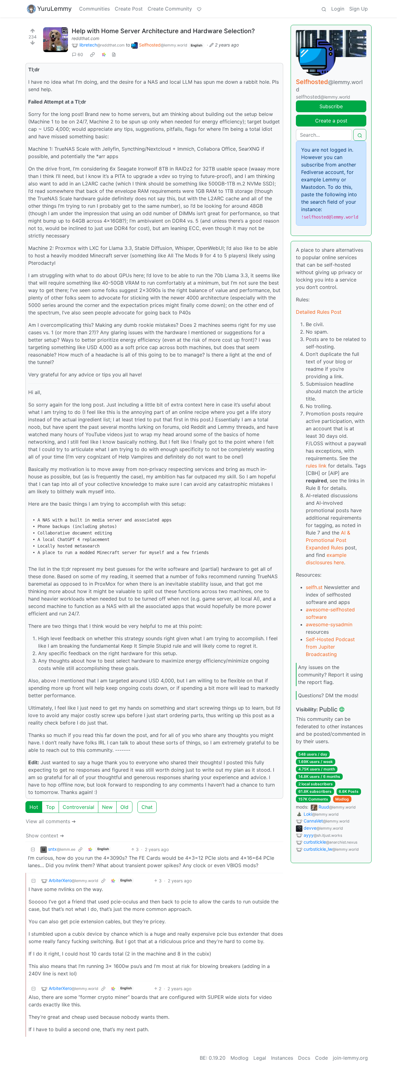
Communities (94, 9)
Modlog (342, 799)
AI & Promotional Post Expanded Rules (328, 540)
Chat (147, 807)
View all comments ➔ (51, 821)
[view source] (114, 54)
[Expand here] (55, 39)
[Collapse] (33, 849)
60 (80, 54)
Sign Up (358, 9)
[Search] (324, 8)
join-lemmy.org (350, 1058)
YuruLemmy (54, 8)
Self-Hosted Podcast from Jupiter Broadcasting (330, 646)
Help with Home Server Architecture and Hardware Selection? (163, 31)
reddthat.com (85, 38)
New (107, 807)
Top (50, 807)
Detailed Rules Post (318, 312)
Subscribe (331, 106)
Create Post (129, 9)
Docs (304, 1058)
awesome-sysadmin (329, 624)
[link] (92, 54)
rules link (316, 466)
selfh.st (314, 587)
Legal (259, 1058)
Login (337, 9)
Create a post (331, 121)
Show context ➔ (45, 835)
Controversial (78, 807)
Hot (33, 807)
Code (321, 1058)
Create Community (170, 9)
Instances (282, 1058)
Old (124, 807)
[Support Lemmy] (199, 8)
